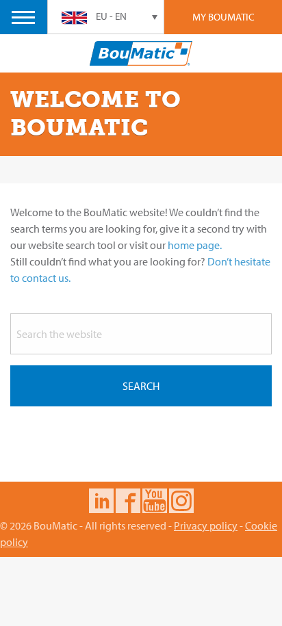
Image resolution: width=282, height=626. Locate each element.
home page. (195, 245)
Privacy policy (206, 525)
